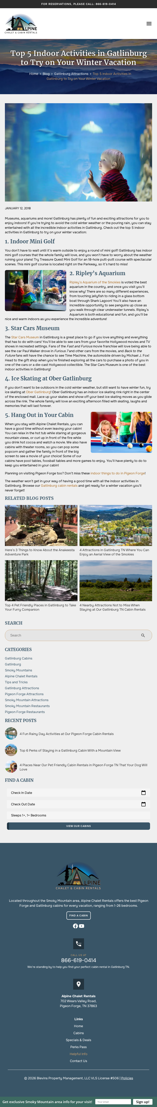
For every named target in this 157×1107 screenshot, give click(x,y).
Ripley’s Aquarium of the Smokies (95, 282)
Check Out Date (78, 804)
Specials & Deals (78, 1040)
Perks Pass (78, 1047)
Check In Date (78, 792)
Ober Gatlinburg (38, 392)
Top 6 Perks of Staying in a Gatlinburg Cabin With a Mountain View (70, 750)
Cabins (78, 1033)
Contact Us (78, 1061)
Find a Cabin (78, 915)
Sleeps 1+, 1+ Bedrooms (28, 815)
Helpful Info (78, 1054)
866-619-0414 (106, 4)
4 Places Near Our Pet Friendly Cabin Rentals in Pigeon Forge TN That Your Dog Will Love (83, 767)
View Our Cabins (78, 826)
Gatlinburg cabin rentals (59, 485)
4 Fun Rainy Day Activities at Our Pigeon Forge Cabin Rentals (67, 734)
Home (78, 1026)
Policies (127, 1078)
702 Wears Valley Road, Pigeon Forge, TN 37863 (78, 1003)
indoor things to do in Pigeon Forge (118, 473)
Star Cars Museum (25, 337)
